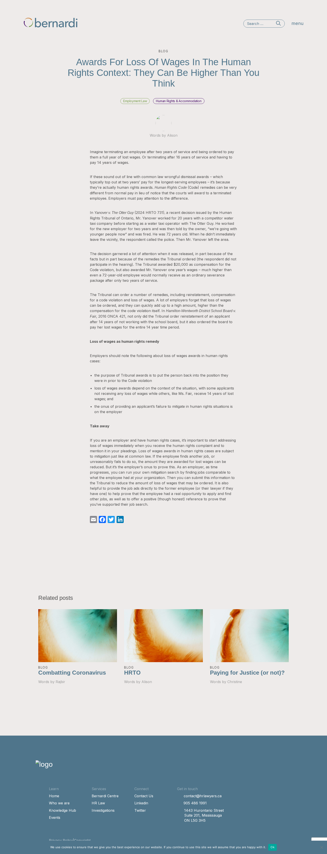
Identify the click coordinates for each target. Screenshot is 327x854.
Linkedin (141, 803)
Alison (172, 135)
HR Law (98, 803)
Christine (234, 682)
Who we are (59, 803)
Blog (43, 667)
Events (54, 817)
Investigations (103, 810)
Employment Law (135, 101)
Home (54, 796)
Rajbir (60, 682)
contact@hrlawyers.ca (203, 796)
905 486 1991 (195, 803)
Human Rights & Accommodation (178, 101)
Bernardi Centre (105, 796)
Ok (272, 847)
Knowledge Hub (62, 810)
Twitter (140, 810)
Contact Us (143, 796)
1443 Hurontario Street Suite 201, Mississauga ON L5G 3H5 (204, 815)
